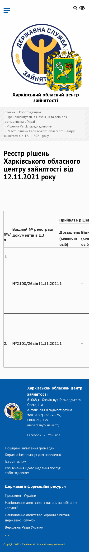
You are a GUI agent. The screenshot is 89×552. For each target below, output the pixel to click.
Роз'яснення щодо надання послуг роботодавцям (32, 470)
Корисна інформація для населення (33, 454)
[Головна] (45, 57)
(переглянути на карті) (43, 425)
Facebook (34, 435)
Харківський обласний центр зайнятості (45, 97)
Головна (9, 112)
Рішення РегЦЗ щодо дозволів (29, 126)
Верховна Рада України (24, 527)
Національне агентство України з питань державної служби (37, 517)
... (7, 533)
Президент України (20, 495)
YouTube (54, 435)
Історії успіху (15, 461)
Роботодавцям (30, 112)
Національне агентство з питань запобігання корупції (41, 505)
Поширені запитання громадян (29, 448)
